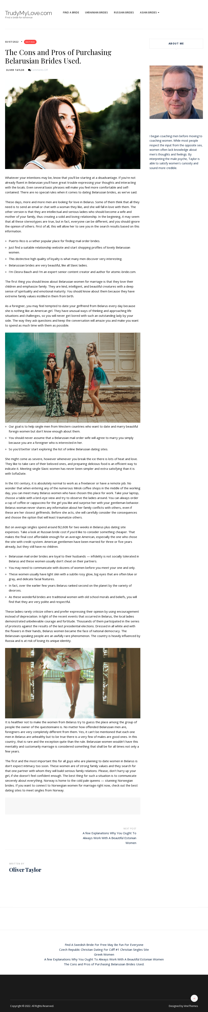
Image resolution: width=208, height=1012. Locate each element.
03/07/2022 (11, 41)
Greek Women (104, 954)
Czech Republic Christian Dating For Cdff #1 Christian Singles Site (104, 949)
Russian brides (124, 12)
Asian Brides (148, 12)
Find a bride (71, 12)
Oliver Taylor (15, 70)
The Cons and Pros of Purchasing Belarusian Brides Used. (104, 964)
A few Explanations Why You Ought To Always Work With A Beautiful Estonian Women (109, 838)
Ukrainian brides (96, 12)
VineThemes (191, 1006)
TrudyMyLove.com (28, 13)
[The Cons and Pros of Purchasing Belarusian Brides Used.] (72, 124)
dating (30, 42)
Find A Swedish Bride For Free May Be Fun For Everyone (104, 945)
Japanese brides (153, 25)
